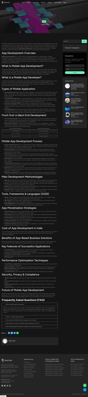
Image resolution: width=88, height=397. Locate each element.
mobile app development (25, 48)
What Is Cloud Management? (77, 107)
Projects (50, 2)
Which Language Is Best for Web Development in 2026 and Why (77, 114)
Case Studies (57, 2)
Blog (44, 21)
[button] (30, 304)
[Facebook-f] (7, 386)
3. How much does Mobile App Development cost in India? (20, 320)
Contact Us (35, 2)
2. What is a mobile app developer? (14, 317)
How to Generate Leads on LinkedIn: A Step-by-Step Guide (77, 121)
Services (43, 2)
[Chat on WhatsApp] (85, 385)
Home (23, 2)
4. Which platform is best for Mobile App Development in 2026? (22, 323)
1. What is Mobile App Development (14, 304)
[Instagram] (10, 386)
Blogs (65, 2)
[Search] (84, 41)
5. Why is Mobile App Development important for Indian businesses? (23, 326)
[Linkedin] (2, 386)
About (28, 2)
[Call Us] (85, 390)
